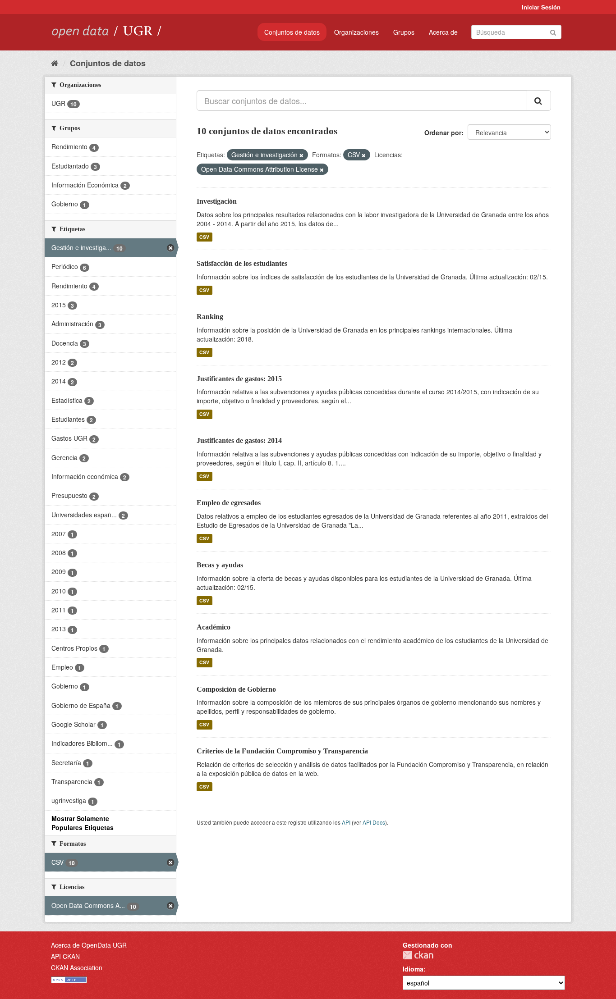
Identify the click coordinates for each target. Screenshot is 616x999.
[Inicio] (55, 62)
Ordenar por (442, 132)
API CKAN (65, 956)
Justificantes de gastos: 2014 (239, 440)
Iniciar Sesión (541, 7)
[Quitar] (301, 155)
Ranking (210, 316)
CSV (204, 236)
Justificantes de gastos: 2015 (239, 379)
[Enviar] (553, 31)
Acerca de (443, 31)
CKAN (418, 955)
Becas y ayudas (220, 565)
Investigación (217, 201)
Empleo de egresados (229, 502)
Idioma (413, 968)
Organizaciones (356, 31)
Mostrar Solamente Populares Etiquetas (82, 823)
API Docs (374, 822)
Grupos (403, 31)
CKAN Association (76, 967)
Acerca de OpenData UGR (89, 944)
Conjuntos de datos (292, 31)
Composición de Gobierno (236, 689)
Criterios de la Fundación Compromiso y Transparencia (282, 751)
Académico (213, 627)
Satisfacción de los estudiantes (242, 263)
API (346, 822)
